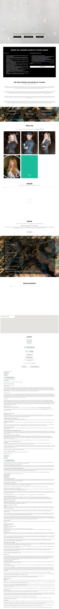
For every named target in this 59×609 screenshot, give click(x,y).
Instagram (12, 146)
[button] (29, 201)
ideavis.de (33, 363)
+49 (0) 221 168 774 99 (10, 377)
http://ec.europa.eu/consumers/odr (45, 407)
